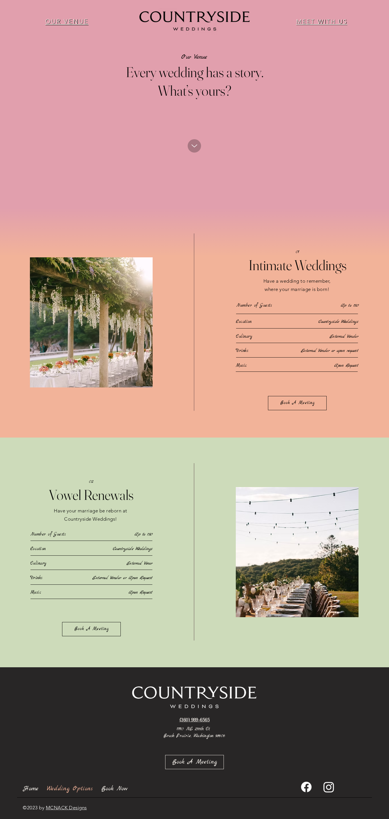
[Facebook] (306, 787)
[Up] (194, 146)
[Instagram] (329, 787)
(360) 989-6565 (194, 719)
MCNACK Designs (66, 807)
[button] (67, 21)
